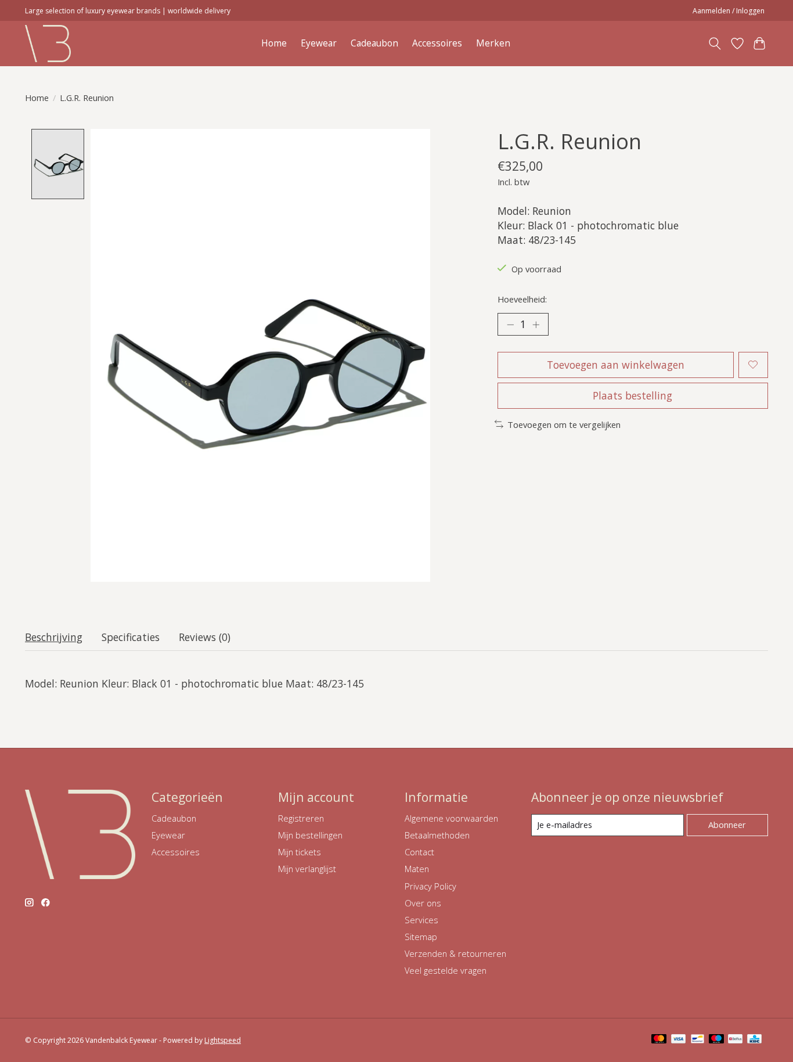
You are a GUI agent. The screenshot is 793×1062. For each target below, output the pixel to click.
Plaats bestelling (632, 395)
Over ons (423, 903)
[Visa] (678, 1040)
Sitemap (421, 936)
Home (274, 43)
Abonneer (727, 824)
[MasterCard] (658, 1040)
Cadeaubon (374, 43)
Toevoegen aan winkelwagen (615, 365)
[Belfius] (735, 1040)
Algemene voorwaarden (451, 818)
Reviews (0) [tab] (204, 637)
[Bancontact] (697, 1040)
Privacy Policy (430, 886)
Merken (493, 43)
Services (421, 920)
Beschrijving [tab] (53, 637)
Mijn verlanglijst (307, 868)
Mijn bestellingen (310, 835)
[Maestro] (716, 1040)
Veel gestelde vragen (445, 970)
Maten (417, 868)
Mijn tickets (299, 852)
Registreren (301, 818)
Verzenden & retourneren (455, 953)
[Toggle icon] (715, 43)
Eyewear (319, 43)
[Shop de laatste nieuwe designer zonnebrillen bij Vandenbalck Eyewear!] (48, 43)
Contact (419, 852)
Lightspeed (222, 1040)
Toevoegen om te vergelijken (564, 424)
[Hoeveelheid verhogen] (536, 324)
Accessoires (437, 43)
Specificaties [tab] (131, 637)
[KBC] (754, 1040)
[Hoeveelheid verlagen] (510, 324)
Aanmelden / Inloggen (729, 11)
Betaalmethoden (437, 835)
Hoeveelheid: (522, 299)
